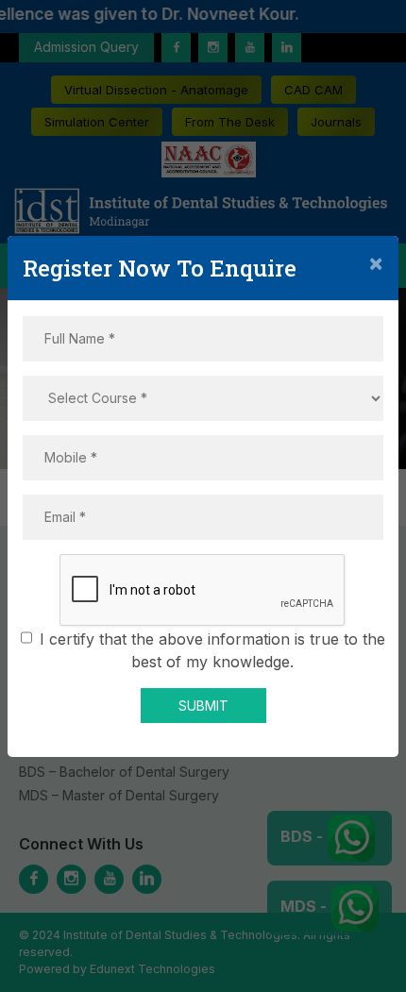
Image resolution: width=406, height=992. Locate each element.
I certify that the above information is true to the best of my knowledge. (212, 650)
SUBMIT (203, 706)
